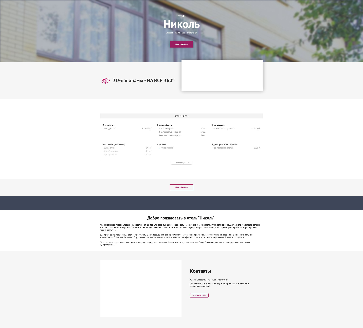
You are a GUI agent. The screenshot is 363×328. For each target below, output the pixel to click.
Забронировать (181, 44)
